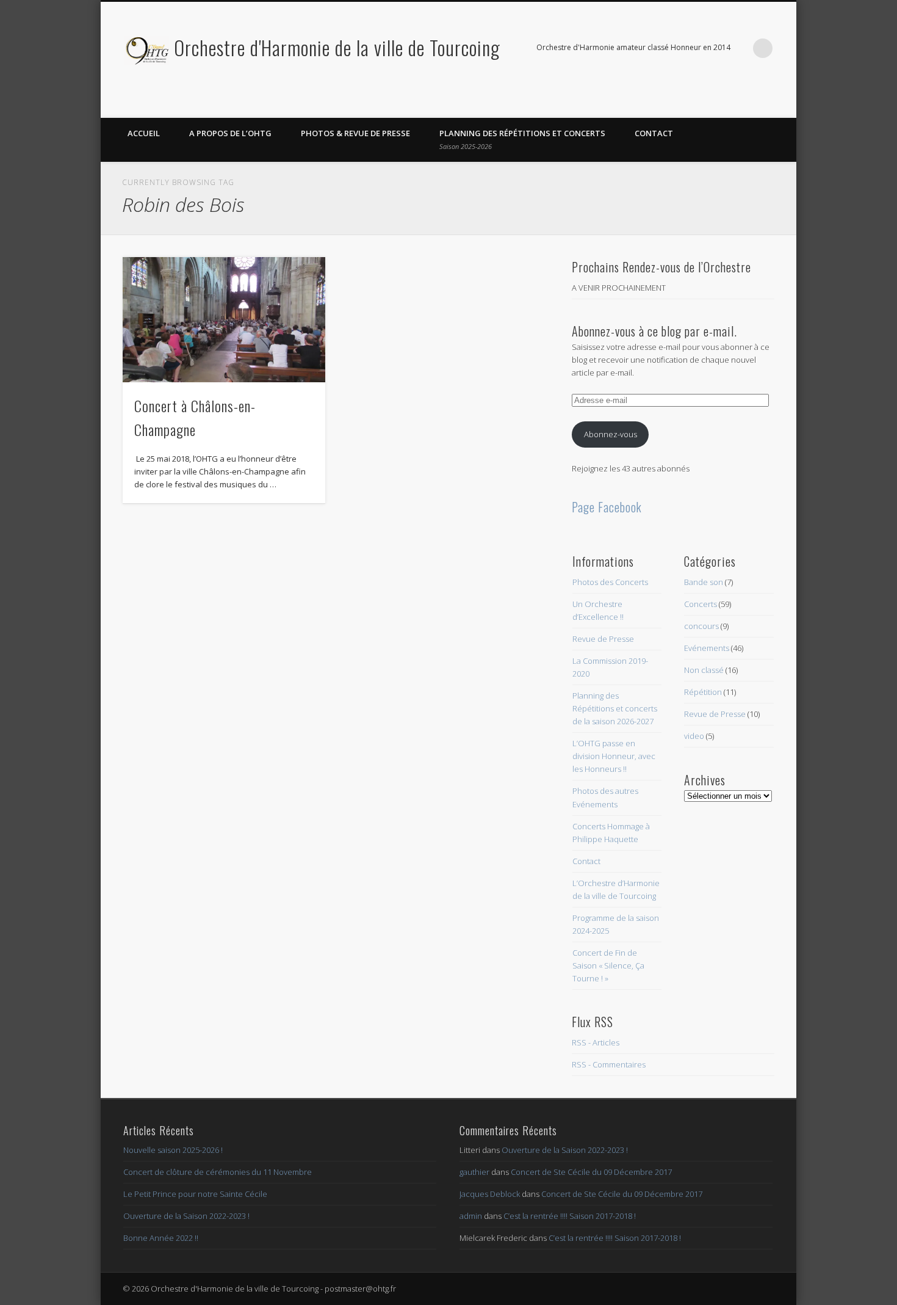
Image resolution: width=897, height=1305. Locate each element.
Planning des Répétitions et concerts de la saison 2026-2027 (614, 708)
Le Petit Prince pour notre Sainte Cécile (195, 1193)
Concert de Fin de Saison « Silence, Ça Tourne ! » (608, 965)
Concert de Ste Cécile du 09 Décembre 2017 (591, 1171)
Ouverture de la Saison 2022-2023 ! (186, 1215)
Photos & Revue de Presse (355, 133)
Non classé (704, 669)
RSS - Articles (595, 1042)
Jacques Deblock (489, 1193)
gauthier (474, 1171)
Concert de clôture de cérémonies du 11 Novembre (217, 1171)
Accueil (144, 133)
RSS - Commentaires (609, 1064)
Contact (654, 133)
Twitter (783, 104)
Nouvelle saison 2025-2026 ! (173, 1149)
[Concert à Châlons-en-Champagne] (224, 319)
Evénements (706, 647)
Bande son (703, 581)
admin (470, 1215)
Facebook (758, 104)
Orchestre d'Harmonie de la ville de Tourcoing (337, 47)
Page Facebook (607, 507)
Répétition (703, 691)
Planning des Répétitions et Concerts (522, 139)
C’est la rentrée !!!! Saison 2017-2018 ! (569, 1215)
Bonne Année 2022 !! (160, 1237)
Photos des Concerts (610, 581)
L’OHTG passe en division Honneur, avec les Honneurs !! (613, 756)
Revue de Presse (603, 638)
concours (701, 625)
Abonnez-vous (610, 434)
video (694, 735)
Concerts (700, 603)
